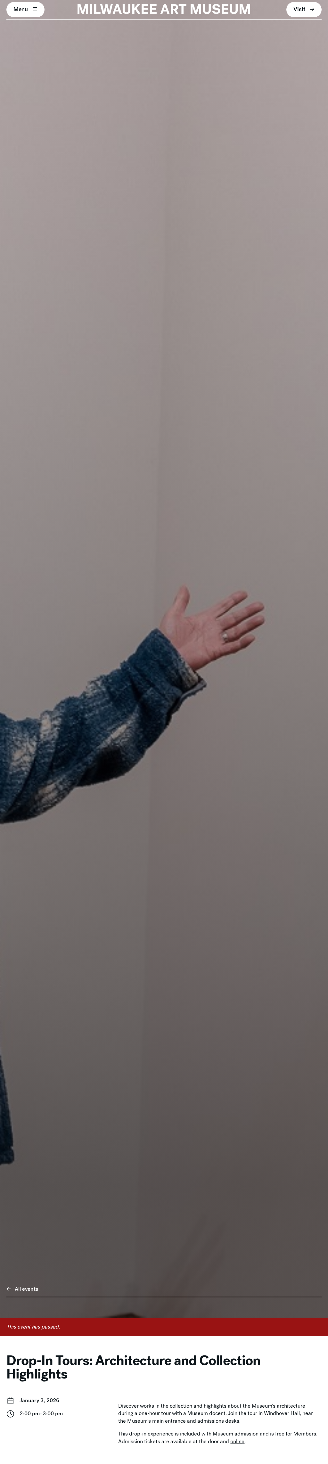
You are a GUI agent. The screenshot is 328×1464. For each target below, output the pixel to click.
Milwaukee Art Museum (164, 9)
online (237, 1441)
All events (26, 1289)
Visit (299, 9)
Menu (20, 9)
